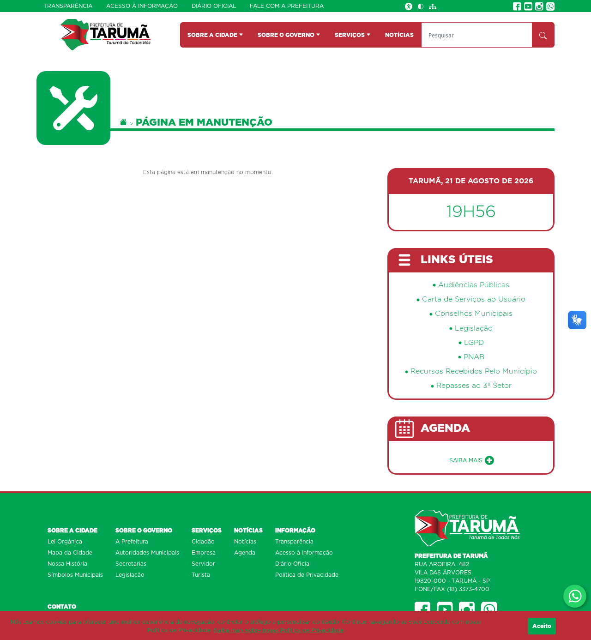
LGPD (474, 342)
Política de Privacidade (306, 575)
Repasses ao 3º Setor (474, 385)
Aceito (541, 626)
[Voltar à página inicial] (105, 34)
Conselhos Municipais (474, 313)
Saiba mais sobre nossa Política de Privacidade (279, 630)
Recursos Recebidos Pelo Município (473, 371)
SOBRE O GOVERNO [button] (287, 35)
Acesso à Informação (142, 6)
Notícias (245, 541)
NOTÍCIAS (399, 35)
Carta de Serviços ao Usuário (473, 299)
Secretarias (130, 564)
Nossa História (67, 564)
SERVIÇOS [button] (350, 35)
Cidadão (203, 541)
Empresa (204, 552)
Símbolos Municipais (75, 575)
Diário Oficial (214, 6)
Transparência (67, 6)
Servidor (203, 564)
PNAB (474, 357)
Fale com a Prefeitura (287, 6)
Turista (201, 575)
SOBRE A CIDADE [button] (213, 35)
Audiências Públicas (473, 285)
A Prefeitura (131, 541)
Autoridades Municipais (147, 552)
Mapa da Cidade (70, 552)
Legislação (474, 328)
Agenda (244, 552)
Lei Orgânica (65, 541)
